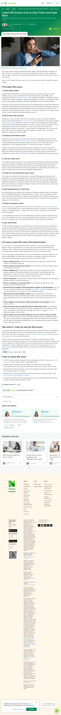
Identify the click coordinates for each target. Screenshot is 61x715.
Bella (44, 411)
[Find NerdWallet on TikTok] (51, 525)
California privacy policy (48, 493)
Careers (26, 488)
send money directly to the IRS (39, 334)
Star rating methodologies (28, 503)
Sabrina (16, 411)
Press (25, 509)
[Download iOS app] (13, 530)
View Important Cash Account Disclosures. (30, 658)
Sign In (49, 3)
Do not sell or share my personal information (48, 503)
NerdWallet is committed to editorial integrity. (14, 67)
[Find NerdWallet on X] (39, 525)
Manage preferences (18, 709)
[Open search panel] (43, 3)
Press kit (26, 511)
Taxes (7, 8)
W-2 (30, 110)
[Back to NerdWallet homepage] (3, 9)
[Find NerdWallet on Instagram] (45, 525)
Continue (31, 709)
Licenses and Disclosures (29, 557)
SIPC (28, 631)
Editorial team (28, 507)
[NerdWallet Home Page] (10, 3)
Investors (26, 514)
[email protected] (8, 366)
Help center (37, 484)
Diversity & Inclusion (27, 495)
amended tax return (22, 97)
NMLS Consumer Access (29, 584)
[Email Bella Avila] (42, 414)
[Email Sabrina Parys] (13, 414)
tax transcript (28, 121)
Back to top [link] (7, 401)
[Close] (59, 702)
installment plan (9, 336)
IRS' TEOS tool (22, 153)
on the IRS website (38, 289)
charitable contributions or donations (25, 140)
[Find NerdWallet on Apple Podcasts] (48, 525)
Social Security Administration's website (16, 375)
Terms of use (47, 484)
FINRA (25, 631)
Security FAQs (38, 486)
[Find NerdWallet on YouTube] (42, 525)
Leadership (27, 486)
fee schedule (33, 644)
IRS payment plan (9, 122)
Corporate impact (26, 492)
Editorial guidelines (26, 499)
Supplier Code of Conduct (48, 487)
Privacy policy (48, 490)
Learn (13, 8)
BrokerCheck (27, 646)
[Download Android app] (13, 541)
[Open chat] (57, 711)
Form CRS (26, 637)
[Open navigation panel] (2, 3)
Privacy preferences (47, 497)
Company (26, 484)
